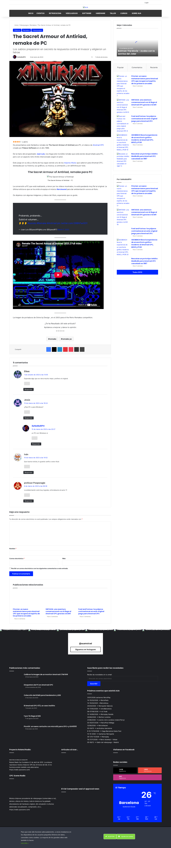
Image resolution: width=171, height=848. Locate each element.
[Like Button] (27, 383)
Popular (120, 67)
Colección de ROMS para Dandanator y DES (42, 695)
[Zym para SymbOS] (102, 769)
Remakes (33, 25)
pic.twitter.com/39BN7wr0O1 (72, 223)
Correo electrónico (17, 558)
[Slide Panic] (85, 778)
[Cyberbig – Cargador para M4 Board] (69, 769)
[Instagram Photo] (14, 643)
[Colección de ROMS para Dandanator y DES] (15, 698)
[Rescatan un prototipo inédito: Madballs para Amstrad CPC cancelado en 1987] (123, 160)
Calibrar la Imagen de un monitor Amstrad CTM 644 (46, 674)
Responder (28, 389)
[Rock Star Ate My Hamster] (85, 769)
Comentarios (137, 67)
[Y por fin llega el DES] (15, 719)
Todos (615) (137, 272)
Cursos (123, 13)
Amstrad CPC (98, 145)
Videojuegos (72, 13)
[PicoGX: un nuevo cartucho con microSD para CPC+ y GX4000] (15, 729)
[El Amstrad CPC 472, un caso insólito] (15, 708)
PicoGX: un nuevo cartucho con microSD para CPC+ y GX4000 (50, 726)
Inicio (30, 13)
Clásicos (17, 30)
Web (63, 558)
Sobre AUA (136, 13)
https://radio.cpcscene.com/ (19, 810)
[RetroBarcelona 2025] (102, 759)
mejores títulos (70, 163)
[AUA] (85, 7)
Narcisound (61, 189)
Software (86, 13)
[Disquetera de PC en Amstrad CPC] (15, 688)
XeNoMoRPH (21, 57)
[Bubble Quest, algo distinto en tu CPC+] (69, 759)
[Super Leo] (85, 759)
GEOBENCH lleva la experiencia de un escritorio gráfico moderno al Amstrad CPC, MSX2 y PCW (144, 139)
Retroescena (55, 13)
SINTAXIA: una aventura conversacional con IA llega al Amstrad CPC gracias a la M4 (58, 611)
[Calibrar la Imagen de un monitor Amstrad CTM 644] (15, 677)
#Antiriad (52, 223)
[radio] (57, 331)
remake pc (67, 339)
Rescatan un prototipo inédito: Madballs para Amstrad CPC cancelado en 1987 (144, 156)
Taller (113, 13)
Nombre (12, 548)
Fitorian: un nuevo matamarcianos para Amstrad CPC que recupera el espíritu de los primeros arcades (26, 612)
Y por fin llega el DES (32, 716)
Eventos (40, 13)
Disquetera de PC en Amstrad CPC (38, 685)
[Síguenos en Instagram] (85, 639)
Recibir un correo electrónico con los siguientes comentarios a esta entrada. (39, 568)
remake (52, 339)
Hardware (100, 13)
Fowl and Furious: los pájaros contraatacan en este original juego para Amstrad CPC (91, 611)
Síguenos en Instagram (85, 649)
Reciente (154, 67)
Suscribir (93, 684)
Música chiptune (15, 798)
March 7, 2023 (63, 229)
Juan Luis (41, 154)
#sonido (32, 223)
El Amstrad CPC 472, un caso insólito (39, 705)
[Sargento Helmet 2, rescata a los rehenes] (102, 778)
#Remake (41, 223)
